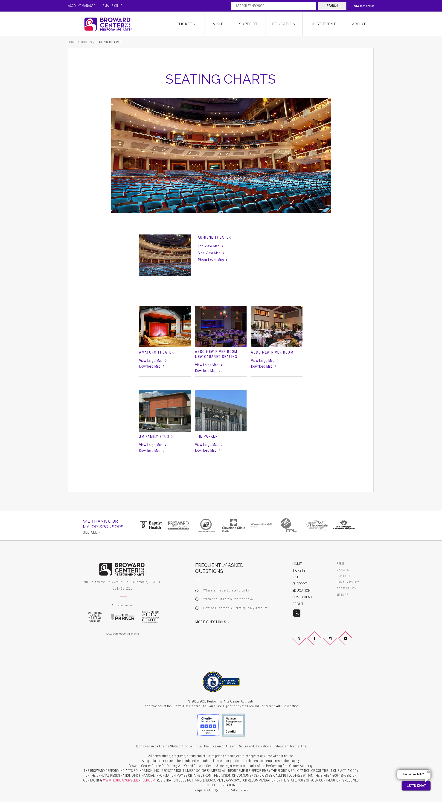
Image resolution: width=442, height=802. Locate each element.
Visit (218, 24)
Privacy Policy (348, 582)
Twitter (304, 642)
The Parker (122, 617)
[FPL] (289, 525)
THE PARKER (206, 436)
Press (340, 563)
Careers (343, 569)
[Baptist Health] (151, 525)
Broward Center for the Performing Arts (118, 24)
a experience (122, 633)
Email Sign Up (112, 6)
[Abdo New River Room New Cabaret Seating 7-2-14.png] (220, 326)
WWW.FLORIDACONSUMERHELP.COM (129, 780)
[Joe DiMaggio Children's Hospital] (344, 525)
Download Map (149, 366)
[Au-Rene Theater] (164, 255)
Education (283, 24)
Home (72, 42)
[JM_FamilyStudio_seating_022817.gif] (164, 411)
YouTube (351, 642)
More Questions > (212, 622)
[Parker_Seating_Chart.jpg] (220, 411)
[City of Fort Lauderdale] (206, 525)
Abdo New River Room (272, 352)
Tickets (186, 24)
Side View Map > (211, 253)
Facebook (320, 642)
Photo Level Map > (212, 260)
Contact (343, 576)
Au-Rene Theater (214, 237)
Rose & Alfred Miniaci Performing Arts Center (151, 617)
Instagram (335, 642)
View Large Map (151, 360)
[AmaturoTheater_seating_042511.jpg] (164, 327)
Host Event (323, 24)
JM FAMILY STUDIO (156, 436)
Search (332, 6)
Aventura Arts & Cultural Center (94, 617)
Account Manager (81, 6)
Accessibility (346, 588)
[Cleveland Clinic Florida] (233, 525)
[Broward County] (178, 525)
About (359, 24)
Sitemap (342, 594)
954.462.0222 (123, 588)
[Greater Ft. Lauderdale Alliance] (316, 525)
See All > (91, 532)
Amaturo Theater (156, 352)
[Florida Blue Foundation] (261, 525)
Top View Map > (210, 246)
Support (248, 24)
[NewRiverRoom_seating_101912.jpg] (276, 327)
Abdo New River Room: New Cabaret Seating (216, 354)
